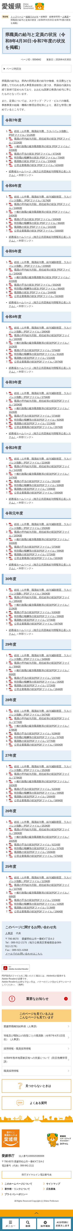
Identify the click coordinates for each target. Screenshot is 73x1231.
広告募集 (50, 1189)
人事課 (65, 16)
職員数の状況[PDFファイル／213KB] (34, 423)
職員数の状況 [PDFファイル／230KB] (35, 161)
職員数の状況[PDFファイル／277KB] (34, 741)
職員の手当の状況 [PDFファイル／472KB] (37, 153)
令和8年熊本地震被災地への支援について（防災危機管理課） (35, 1059)
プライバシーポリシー (16, 1194)
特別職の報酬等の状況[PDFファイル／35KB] (39, 681)
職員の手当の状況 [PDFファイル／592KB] (37, 284)
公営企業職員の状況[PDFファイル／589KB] (38, 800)
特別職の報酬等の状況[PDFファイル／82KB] (39, 419)
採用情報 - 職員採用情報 (17, 1048)
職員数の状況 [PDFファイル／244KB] (35, 292)
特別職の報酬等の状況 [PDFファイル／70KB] (39, 157)
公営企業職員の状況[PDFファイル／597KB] (38, 623)
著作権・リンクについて (17, 1189)
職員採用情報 (11, 1070)
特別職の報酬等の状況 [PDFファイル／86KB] (39, 223)
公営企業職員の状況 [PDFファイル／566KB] (38, 230)
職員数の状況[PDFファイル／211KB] (34, 358)
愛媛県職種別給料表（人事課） (21, 1026)
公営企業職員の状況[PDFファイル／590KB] (38, 492)
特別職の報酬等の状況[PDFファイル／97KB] (39, 737)
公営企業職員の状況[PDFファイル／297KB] (38, 361)
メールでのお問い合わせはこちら (24, 953)
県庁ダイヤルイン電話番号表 (37, 1174)
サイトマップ (53, 1183)
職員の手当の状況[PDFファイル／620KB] (37, 789)
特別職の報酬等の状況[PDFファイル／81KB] (39, 354)
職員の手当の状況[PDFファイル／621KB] (37, 844)
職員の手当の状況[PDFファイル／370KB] (37, 546)
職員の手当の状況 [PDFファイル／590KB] (37, 219)
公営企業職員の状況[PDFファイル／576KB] (38, 856)
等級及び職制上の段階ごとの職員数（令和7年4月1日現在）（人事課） (34, 1037)
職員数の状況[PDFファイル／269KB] (34, 852)
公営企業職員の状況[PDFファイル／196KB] (38, 911)
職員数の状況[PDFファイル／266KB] (34, 796)
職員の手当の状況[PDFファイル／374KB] (37, 415)
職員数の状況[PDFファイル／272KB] (34, 554)
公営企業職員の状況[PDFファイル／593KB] (38, 558)
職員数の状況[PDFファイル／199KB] (34, 489)
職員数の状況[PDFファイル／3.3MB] (34, 907)
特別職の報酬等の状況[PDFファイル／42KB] (39, 903)
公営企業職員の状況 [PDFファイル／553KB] (38, 296)
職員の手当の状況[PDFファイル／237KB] (37, 678)
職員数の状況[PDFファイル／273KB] (34, 620)
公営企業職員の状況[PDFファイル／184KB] (38, 689)
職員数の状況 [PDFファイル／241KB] (35, 227)
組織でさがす (32, 16)
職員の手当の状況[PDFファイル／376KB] (37, 350)
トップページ (17, 16)
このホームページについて (18, 1183)
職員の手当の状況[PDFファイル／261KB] (37, 481)
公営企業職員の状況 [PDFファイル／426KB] (38, 165)
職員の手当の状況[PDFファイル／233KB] (37, 900)
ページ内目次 (13, 68)
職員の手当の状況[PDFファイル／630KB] (37, 612)
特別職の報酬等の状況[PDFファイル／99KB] (39, 550)
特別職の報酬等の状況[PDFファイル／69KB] (39, 485)
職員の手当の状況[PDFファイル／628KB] (37, 733)
